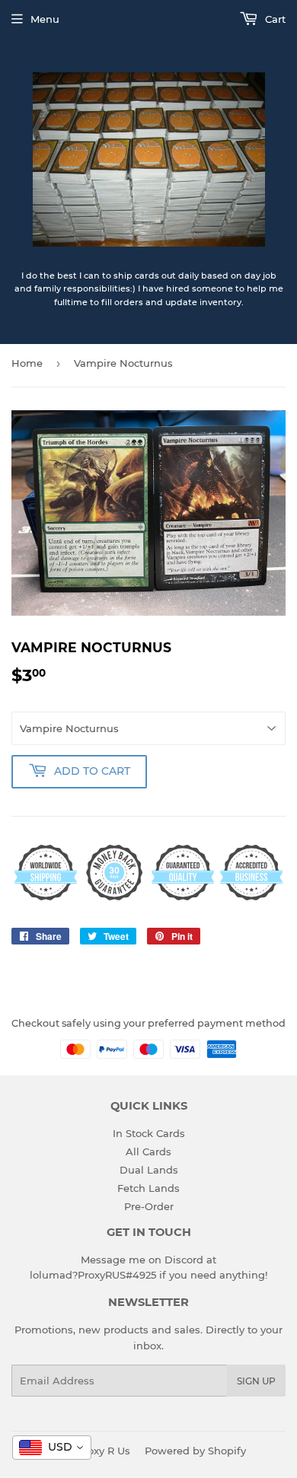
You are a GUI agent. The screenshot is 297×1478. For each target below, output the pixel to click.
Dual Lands (149, 1170)
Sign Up (256, 1381)
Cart (274, 19)
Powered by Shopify (195, 1451)
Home (27, 363)
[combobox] (51, 1447)
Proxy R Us (103, 1451)
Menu (44, 19)
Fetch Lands (148, 1188)
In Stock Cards (149, 1133)
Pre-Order (149, 1206)
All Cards (148, 1151)
